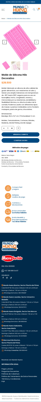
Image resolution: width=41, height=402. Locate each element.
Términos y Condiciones (11, 379)
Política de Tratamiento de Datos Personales (19, 376)
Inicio (3, 19)
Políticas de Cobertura (10, 374)
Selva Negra (10, 155)
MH (2, 160)
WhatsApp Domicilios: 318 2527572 (15, 307)
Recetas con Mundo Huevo (12, 360)
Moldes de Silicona (15, 160)
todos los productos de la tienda (12, 164)
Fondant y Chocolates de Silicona (13, 166)
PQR (3, 381)
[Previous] (4, 42)
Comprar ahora (20, 140)
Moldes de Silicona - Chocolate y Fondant (15, 162)
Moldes (6, 160)
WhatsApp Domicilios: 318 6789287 (15, 293)
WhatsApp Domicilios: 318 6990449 (15, 321)
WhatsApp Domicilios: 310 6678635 (15, 336)
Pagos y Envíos (7, 369)
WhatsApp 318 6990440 (15, 350)
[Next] (36, 42)
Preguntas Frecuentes (10, 371)
